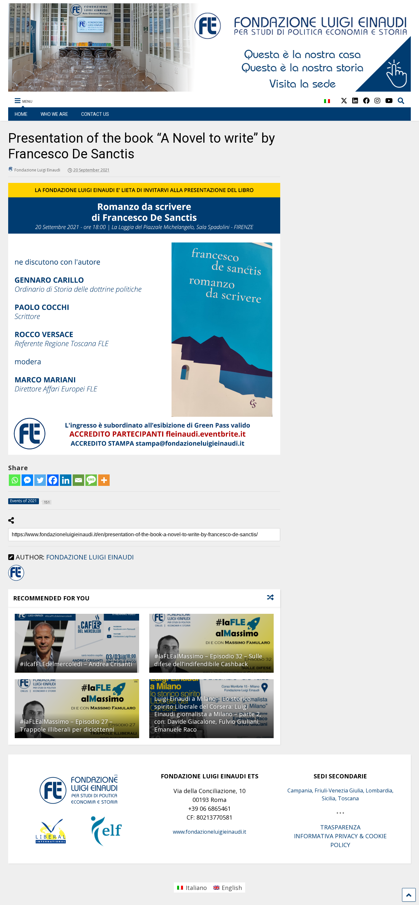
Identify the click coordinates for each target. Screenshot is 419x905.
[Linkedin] (65, 480)
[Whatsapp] (14, 480)
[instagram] (377, 100)
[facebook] (366, 100)
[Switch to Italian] (327, 105)
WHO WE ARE (54, 114)
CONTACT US (95, 114)
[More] (104, 480)
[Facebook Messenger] (27, 480)
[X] (344, 100)
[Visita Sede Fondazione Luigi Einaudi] (209, 88)
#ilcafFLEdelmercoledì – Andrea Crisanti (76, 664)
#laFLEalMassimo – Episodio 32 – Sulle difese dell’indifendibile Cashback (208, 659)
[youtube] (389, 100)
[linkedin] (355, 100)
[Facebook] (53, 480)
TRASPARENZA (340, 827)
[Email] (78, 480)
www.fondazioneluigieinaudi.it (209, 831)
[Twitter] (40, 480)
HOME (21, 114)
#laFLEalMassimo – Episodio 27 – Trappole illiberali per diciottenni (67, 725)
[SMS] (91, 480)
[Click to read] (77, 643)
